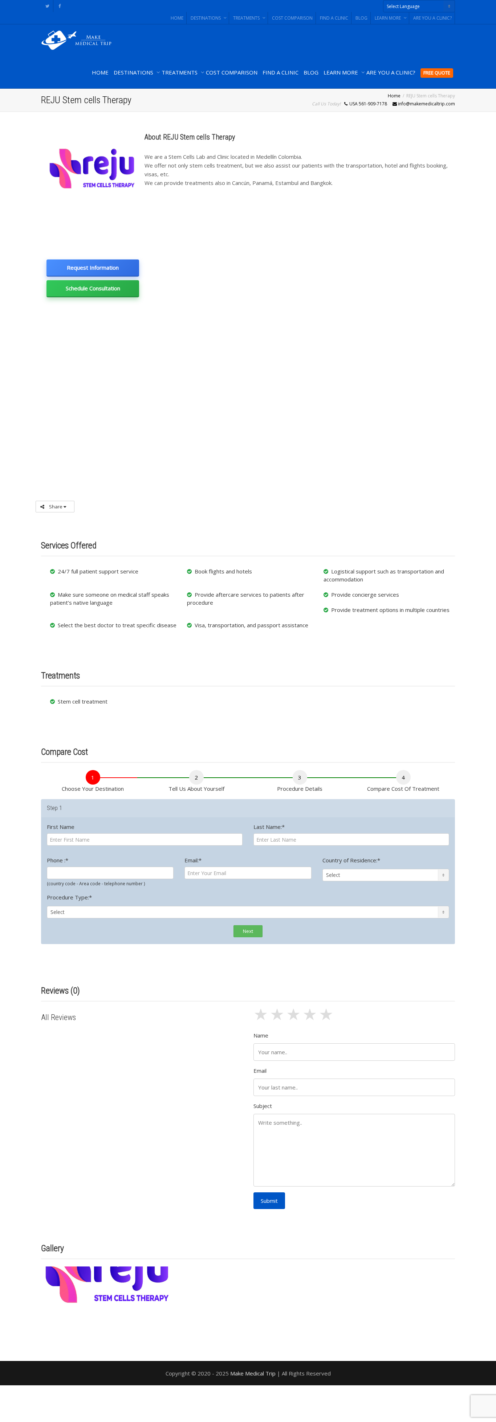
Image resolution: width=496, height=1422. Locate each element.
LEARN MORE (388, 18)
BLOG (361, 18)
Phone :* (57, 860)
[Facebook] (60, 6)
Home (394, 96)
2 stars (278, 1018)
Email (260, 1070)
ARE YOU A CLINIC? (432, 18)
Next (248, 931)
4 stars (310, 1018)
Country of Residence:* (351, 860)
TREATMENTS (247, 18)
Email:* (193, 860)
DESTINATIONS (206, 18)
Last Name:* (269, 826)
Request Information (93, 267)
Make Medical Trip (253, 1373)
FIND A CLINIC (334, 18)
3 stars (294, 1018)
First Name (60, 826)
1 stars (261, 1018)
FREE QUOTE (436, 72)
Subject (262, 1105)
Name (260, 1035)
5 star (327, 1018)
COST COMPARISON (292, 18)
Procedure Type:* (69, 897)
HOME (177, 18)
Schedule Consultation (93, 288)
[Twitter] (47, 6)
